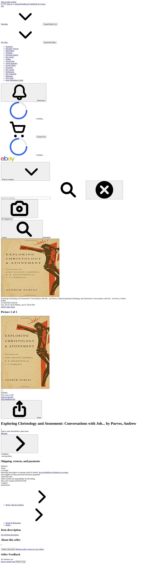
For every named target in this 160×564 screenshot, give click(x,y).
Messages (9, 76)
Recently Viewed (12, 49)
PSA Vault (9, 78)
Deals (22, 4)
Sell (2, 6)
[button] (22, 229)
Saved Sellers (11, 65)
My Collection (11, 74)
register (17, 4)
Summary (9, 47)
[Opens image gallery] (2, 390)
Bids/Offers (10, 51)
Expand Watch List (50, 24)
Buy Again (10, 57)
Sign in (9, 4)
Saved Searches (11, 63)
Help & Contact (39, 4)
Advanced (46, 237)
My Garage (10, 70)
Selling (8, 59)
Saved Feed (10, 61)
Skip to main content (8, 2)
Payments (9, 68)
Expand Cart (41, 137)
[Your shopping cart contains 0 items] (18, 137)
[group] (80, 352)
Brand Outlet (29, 4)
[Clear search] (104, 190)
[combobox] (26, 198)
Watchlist (9, 53)
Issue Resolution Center (14, 80)
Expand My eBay (50, 42)
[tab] (80, 477)
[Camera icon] (19, 208)
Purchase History (12, 55)
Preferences (10, 72)
